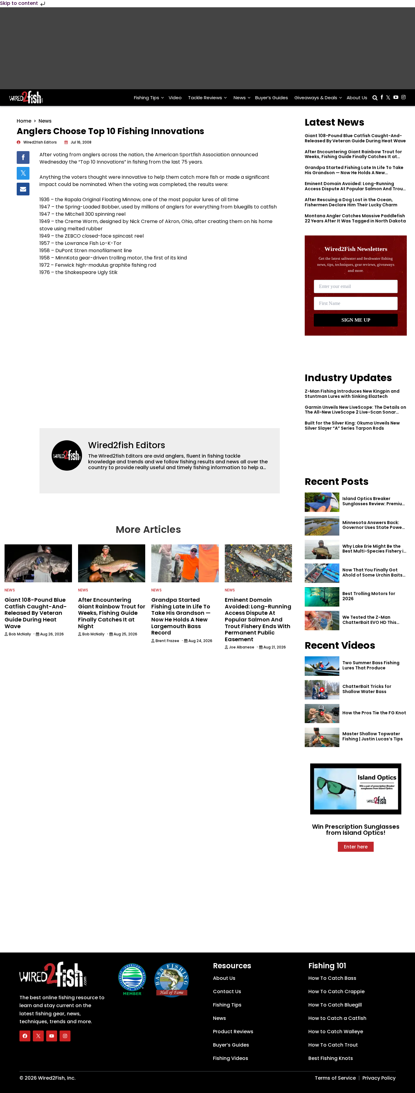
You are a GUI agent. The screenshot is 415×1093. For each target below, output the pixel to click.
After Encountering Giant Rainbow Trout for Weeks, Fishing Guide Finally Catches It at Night (353, 157)
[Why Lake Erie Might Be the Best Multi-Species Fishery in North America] (322, 549)
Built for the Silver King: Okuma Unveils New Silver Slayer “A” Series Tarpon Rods (352, 425)
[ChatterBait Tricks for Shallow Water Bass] (322, 689)
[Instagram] (65, 1035)
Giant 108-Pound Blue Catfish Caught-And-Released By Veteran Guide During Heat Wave (355, 138)
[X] (38, 1035)
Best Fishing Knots (330, 1058)
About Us (357, 97)
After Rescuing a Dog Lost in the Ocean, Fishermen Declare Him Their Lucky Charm (351, 202)
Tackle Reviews (205, 97)
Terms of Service (335, 1077)
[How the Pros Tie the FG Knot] (322, 713)
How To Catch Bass (332, 978)
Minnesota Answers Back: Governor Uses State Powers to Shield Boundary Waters (374, 527)
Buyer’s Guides (271, 97)
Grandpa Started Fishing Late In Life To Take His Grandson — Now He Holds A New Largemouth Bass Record (354, 172)
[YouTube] (51, 1035)
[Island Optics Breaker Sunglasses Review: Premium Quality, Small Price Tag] (322, 502)
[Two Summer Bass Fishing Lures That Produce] (322, 666)
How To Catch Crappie (336, 991)
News (240, 97)
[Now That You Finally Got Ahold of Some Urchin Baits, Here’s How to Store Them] (322, 573)
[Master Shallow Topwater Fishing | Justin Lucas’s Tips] (322, 737)
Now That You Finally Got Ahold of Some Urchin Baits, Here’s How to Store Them (373, 575)
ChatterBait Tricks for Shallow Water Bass (366, 689)
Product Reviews (233, 1031)
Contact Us (227, 991)
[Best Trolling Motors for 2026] (322, 597)
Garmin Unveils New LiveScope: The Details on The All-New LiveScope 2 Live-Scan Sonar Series (355, 412)
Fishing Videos (230, 1058)
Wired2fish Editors (126, 445)
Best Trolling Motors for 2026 (368, 596)
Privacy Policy (379, 1077)
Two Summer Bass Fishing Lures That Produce (371, 665)
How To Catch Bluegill (335, 1004)
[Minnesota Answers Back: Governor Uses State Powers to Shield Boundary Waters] (322, 526)
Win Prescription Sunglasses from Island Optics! (356, 829)
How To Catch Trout (333, 1044)
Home (24, 120)
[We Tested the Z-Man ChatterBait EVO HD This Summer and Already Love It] (322, 620)
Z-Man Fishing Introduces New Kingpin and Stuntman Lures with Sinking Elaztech (352, 393)
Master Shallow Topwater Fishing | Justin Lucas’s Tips (372, 736)
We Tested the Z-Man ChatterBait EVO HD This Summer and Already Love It (373, 622)
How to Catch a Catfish (337, 1018)
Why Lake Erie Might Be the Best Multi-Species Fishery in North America (374, 551)
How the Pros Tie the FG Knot (374, 713)
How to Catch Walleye (335, 1031)
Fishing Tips (146, 97)
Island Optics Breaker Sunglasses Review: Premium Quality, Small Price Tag (374, 504)
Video (175, 97)
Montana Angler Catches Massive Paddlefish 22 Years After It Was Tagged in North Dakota (355, 218)
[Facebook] (24, 1035)
